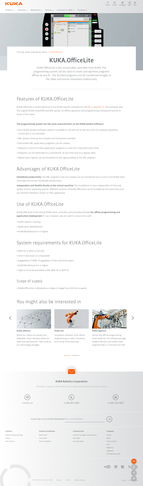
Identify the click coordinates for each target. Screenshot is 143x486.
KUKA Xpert (76, 438)
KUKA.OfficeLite (56, 52)
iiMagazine (110, 451)
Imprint (59, 480)
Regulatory (110, 448)
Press (108, 444)
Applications (35, 10)
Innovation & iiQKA (64, 10)
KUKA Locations (112, 441)
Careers (109, 435)
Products (8, 10)
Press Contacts (10, 441)
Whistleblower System (114, 454)
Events (109, 438)
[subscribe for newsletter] (109, 419)
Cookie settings (79, 480)
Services (48, 10)
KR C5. (101, 107)
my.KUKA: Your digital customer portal (85, 435)
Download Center (78, 441)
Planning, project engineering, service (32, 52)
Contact (7, 438)
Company (81, 10)
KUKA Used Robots (45, 441)
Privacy (68, 480)
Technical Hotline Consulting (14, 435)
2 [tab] (75, 355)
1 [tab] (67, 355)
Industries (21, 10)
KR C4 (91, 107)
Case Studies (43, 438)
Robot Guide (43, 435)
